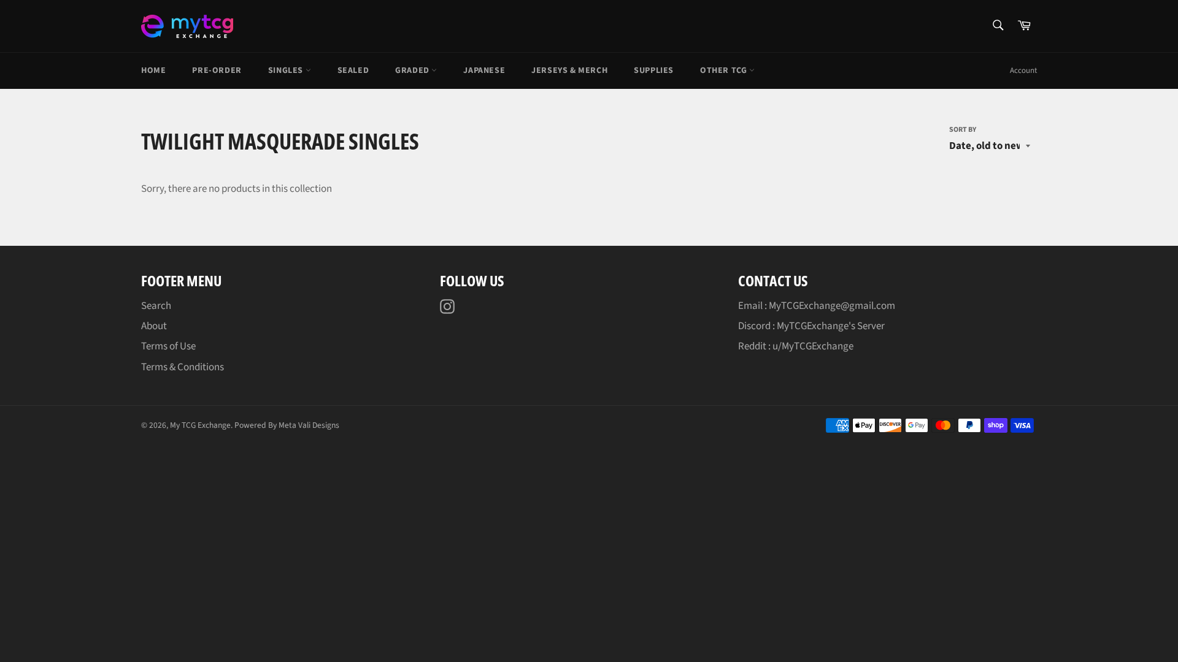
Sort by (962, 130)
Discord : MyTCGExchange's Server (811, 326)
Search (156, 306)
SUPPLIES (654, 70)
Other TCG (724, 70)
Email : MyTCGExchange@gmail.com (816, 306)
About (154, 326)
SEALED (353, 70)
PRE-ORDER (216, 70)
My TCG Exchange (200, 425)
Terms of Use (168, 346)
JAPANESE (484, 70)
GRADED (413, 70)
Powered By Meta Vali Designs (286, 425)
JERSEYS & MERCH (569, 70)
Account (1023, 70)
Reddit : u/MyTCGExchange (795, 346)
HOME (153, 70)
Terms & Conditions (182, 367)
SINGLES (287, 70)
